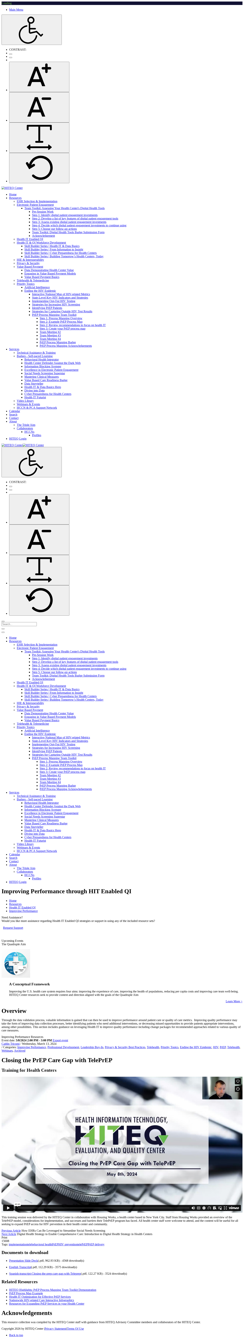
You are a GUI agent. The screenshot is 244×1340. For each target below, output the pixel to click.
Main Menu (16, 9)
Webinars (7, 1050)
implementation (18, 1244)
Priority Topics (169, 1047)
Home (13, 900)
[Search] (3, 621)
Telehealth (153, 1047)
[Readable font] (39, 137)
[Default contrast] (10, 54)
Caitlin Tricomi (11, 1043)
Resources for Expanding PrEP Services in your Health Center (46, 1303)
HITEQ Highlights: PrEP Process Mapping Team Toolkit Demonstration (52, 1289)
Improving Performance (31, 1047)
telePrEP (82, 1244)
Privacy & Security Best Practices (125, 1047)
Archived (19, 1050)
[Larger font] (39, 77)
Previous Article (11, 1230)
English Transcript (20, 1267)
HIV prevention (67, 1244)
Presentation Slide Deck (23, 1260)
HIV (215, 1047)
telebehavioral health (39, 1244)
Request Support (13, 927)
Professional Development (63, 1047)
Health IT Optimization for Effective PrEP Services (40, 1296)
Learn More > (234, 1001)
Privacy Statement (55, 1328)
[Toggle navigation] (3, 628)
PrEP (223, 1047)
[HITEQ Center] (12, 188)
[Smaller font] (39, 107)
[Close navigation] (3, 632)
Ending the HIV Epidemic (196, 1047)
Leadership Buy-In (92, 1047)
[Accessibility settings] (32, 30)
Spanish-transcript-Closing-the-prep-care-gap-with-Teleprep (45, 1273)
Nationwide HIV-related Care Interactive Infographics (41, 1300)
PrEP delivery (96, 1244)
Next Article (9, 1234)
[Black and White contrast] (10, 57)
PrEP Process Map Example (26, 1293)
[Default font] (39, 168)
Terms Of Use (75, 1328)
